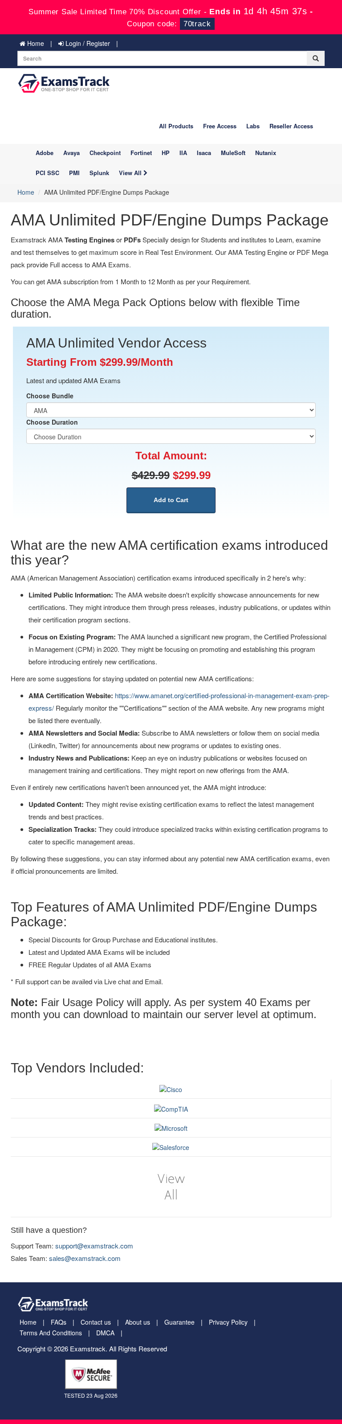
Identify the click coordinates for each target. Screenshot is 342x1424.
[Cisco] (170, 1088)
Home (34, 43)
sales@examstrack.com (85, 1258)
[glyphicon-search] (316, 58)
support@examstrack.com (94, 1245)
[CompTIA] (171, 1107)
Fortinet (141, 152)
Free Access (219, 126)
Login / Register (87, 43)
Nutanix (265, 152)
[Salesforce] (170, 1146)
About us (137, 1322)
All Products (176, 126)
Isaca (204, 152)
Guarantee (179, 1322)
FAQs (58, 1322)
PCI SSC (47, 172)
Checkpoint (105, 152)
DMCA (105, 1332)
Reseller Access (291, 126)
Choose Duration (52, 421)
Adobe (44, 152)
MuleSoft (233, 152)
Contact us (96, 1322)
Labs (253, 126)
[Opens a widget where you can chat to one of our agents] (308, 1408)
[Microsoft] (171, 1127)
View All (131, 172)
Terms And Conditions (51, 1332)
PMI (74, 172)
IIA (183, 152)
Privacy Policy (228, 1322)
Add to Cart (171, 499)
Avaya (71, 152)
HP (166, 152)
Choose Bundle (49, 395)
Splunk (99, 172)
